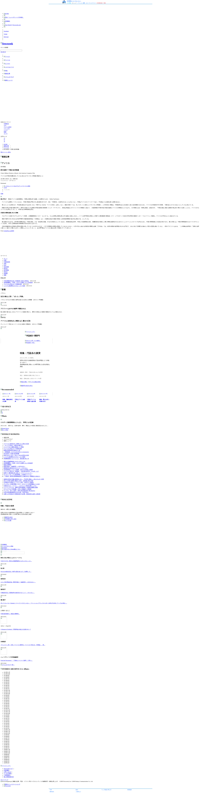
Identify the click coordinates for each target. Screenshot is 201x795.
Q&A (77, 789)
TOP (51, 789)
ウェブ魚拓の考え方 (106, 789)
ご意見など (78, 791)
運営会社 (52, 791)
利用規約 (129, 789)
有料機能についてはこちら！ (74, 1)
